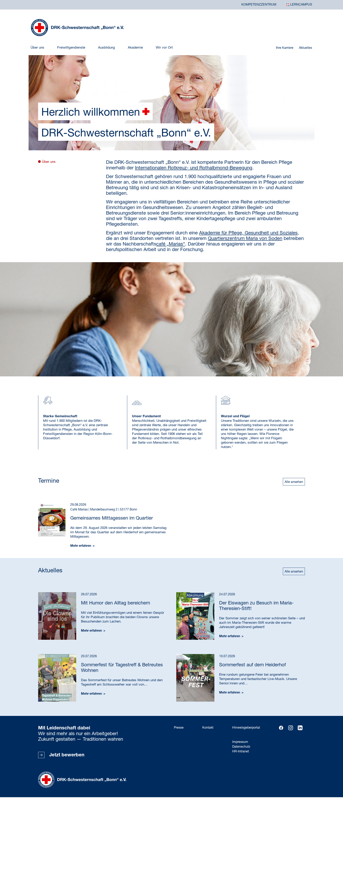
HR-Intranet (240, 751)
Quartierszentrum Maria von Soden (245, 238)
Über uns (37, 47)
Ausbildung (106, 47)
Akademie (135, 47)
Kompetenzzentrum (258, 4)
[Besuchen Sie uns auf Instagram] (290, 727)
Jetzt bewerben (66, 755)
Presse (179, 727)
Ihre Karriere (285, 48)
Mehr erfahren (81, 546)
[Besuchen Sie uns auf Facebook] (281, 727)
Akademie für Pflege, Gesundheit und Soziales (248, 233)
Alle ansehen (294, 482)
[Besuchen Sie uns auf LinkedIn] (300, 727)
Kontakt (207, 727)
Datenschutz (241, 746)
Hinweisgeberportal (246, 727)
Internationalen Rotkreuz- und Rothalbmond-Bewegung (193, 168)
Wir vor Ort (164, 47)
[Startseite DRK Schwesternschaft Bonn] (77, 27)
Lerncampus (301, 4)
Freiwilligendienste (71, 47)
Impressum (240, 742)
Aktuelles (305, 48)
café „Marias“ (170, 244)
